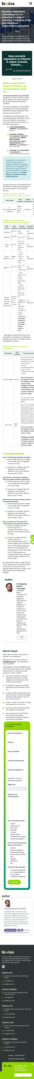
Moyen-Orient (15, 834)
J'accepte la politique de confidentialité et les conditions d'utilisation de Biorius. (18, 873)
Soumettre (14, 882)
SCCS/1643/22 (14, 152)
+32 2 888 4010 (5, 981)
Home (17, 31)
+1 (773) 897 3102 (5, 1030)
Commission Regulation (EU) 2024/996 (16, 95)
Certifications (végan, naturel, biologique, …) (18, 838)
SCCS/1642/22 (14, 141)
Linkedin (13, 859)
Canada (13, 832)
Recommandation (16, 850)
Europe (12, 824)
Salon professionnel (17, 852)
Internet (13, 848)
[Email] (21, 930)
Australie (13, 830)
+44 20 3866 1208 (5, 1014)
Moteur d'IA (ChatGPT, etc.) (18, 855)
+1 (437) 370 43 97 (5, 1047)
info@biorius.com (5, 984)
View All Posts (22, 637)
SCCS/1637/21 (14, 138)
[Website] (18, 930)
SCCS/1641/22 (14, 136)
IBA (11, 863)
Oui (23, 1075)
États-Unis (14, 828)
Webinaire (13, 861)
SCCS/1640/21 (21, 129)
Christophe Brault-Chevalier (15, 908)
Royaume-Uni (15, 826)
